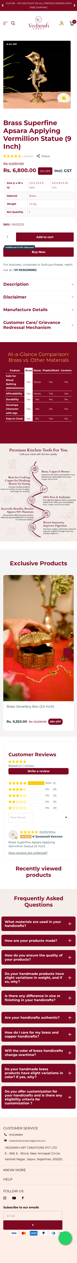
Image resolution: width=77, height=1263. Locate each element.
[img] (29, 832)
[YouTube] (14, 1198)
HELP (7, 1179)
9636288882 (16, 1134)
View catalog (5, 23)
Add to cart (44, 237)
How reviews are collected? (28, 853)
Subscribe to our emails (21, 1207)
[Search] (13, 23)
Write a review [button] (38, 771)
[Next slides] (67, 653)
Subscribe (32, 1225)
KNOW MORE (14, 1170)
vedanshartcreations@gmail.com (27, 1140)
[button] (3, 5)
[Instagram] (4, 1198)
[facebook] (23, 1198)
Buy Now (25, 250)
